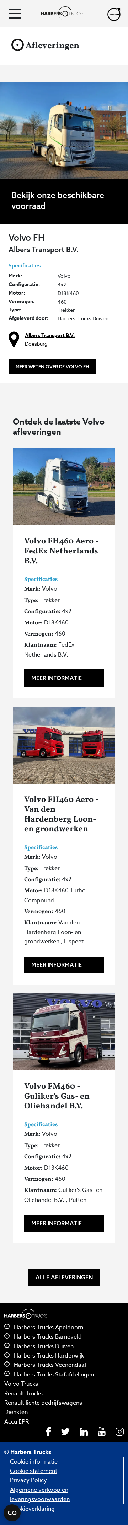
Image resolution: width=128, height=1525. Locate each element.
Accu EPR (16, 1422)
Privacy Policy (28, 1480)
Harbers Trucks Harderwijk (48, 1355)
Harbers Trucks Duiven (43, 1346)
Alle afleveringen (64, 1277)
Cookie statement (33, 1471)
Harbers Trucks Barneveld (47, 1337)
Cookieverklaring (32, 1509)
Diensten (16, 1412)
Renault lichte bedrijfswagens (43, 1403)
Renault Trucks (23, 1393)
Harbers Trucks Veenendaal (49, 1365)
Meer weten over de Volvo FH (52, 367)
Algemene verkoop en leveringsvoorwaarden (40, 1495)
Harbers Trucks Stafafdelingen (53, 1374)
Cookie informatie (34, 1462)
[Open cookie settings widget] (12, 1512)
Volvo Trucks (21, 1384)
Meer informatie (56, 678)
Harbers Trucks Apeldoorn (47, 1327)
